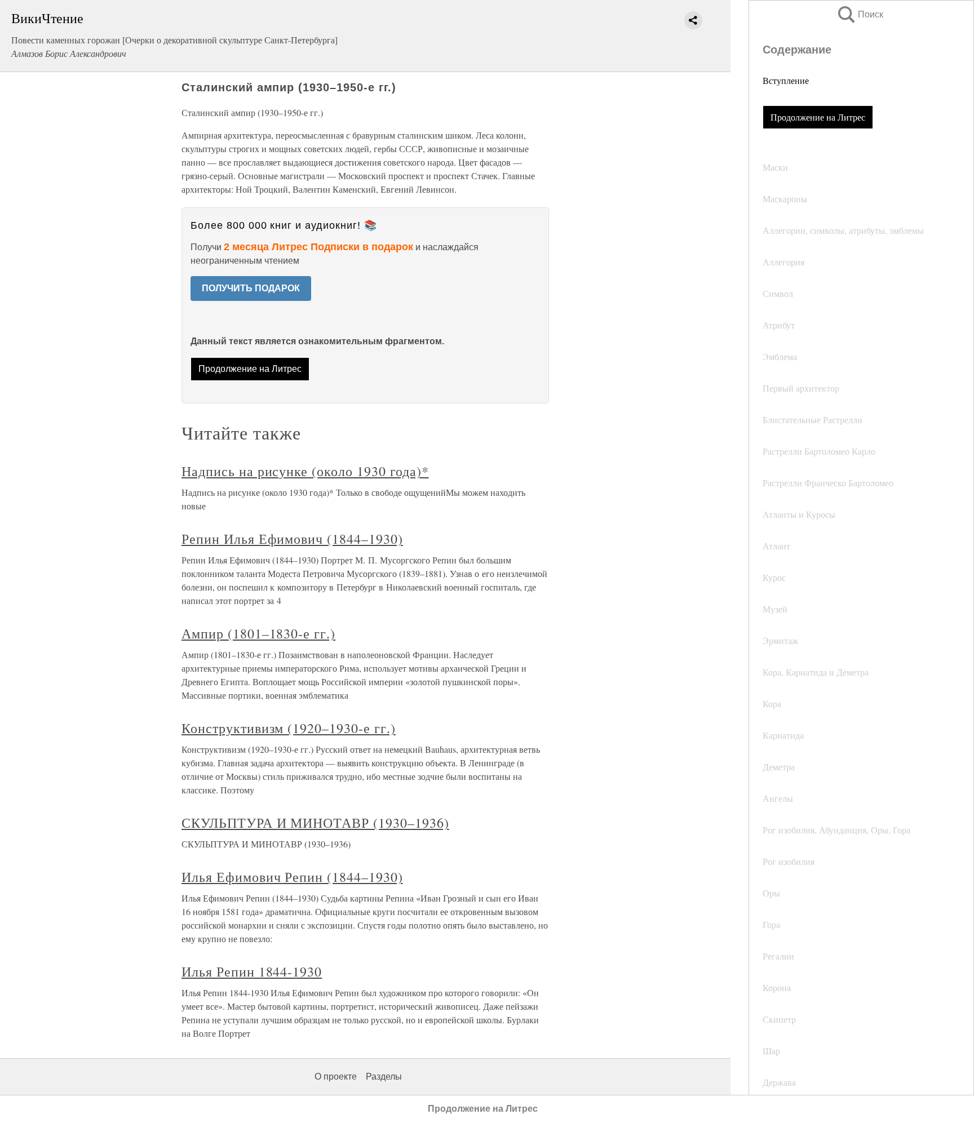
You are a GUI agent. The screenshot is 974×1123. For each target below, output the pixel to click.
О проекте (336, 1076)
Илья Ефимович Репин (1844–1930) (292, 877)
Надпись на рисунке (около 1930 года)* (305, 471)
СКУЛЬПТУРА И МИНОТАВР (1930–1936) (315, 823)
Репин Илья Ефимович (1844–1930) (292, 539)
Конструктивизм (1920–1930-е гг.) (288, 728)
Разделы (384, 1076)
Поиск (859, 14)
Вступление (786, 80)
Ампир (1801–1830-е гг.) (258, 633)
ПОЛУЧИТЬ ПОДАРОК (251, 288)
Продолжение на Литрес (818, 117)
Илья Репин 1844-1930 (251, 971)
